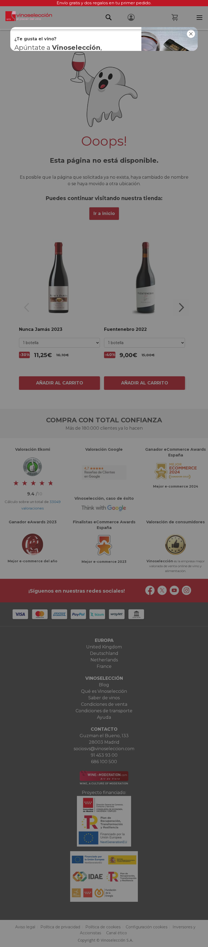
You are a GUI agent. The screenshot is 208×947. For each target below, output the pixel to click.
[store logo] (26, 17)
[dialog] (104, 473)
